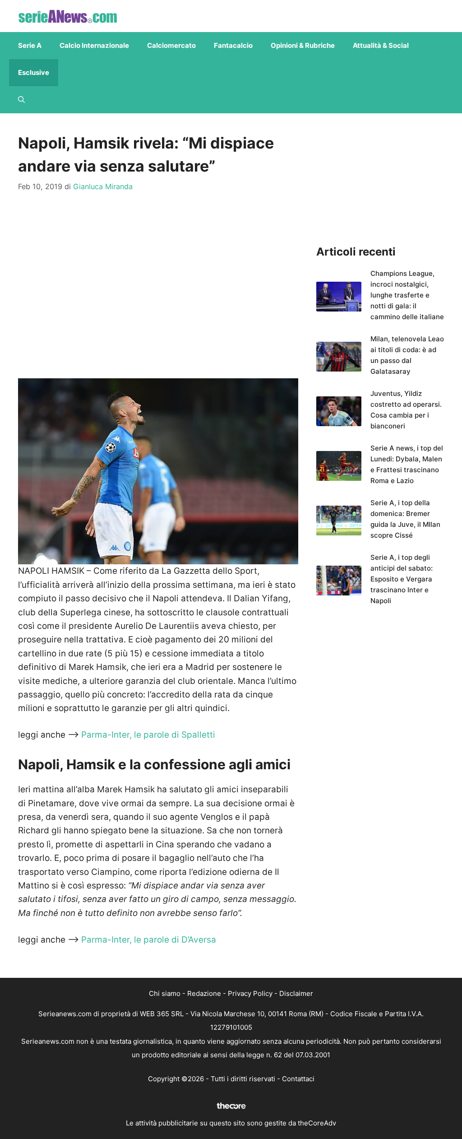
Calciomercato (171, 45)
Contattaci (298, 1078)
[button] (21, 99)
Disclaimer (296, 993)
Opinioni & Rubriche (303, 45)
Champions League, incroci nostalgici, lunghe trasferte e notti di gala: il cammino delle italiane (407, 295)
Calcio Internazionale (94, 45)
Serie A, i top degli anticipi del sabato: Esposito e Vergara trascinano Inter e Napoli (401, 579)
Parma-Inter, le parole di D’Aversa (147, 939)
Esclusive (33, 72)
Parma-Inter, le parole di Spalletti (148, 735)
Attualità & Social (381, 45)
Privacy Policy (250, 993)
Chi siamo (164, 993)
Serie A (30, 45)
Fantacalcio (233, 45)
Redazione (204, 993)
